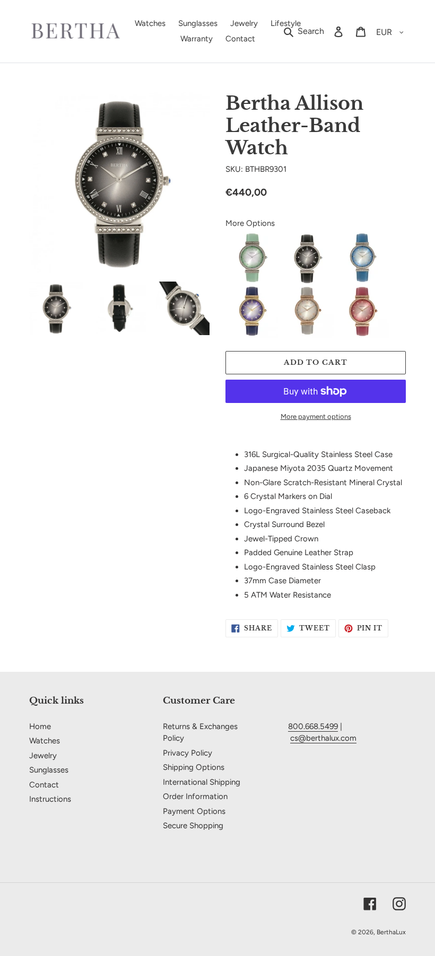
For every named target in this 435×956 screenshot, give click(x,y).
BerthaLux (391, 932)
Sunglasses (48, 770)
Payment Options (194, 811)
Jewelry (43, 755)
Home (40, 726)
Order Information (195, 796)
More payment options (316, 416)
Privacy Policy (187, 753)
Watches (44, 740)
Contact (44, 785)
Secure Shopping (193, 825)
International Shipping (201, 782)
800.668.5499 (313, 726)
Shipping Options (193, 767)
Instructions (50, 799)
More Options (250, 223)
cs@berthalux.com (323, 738)
